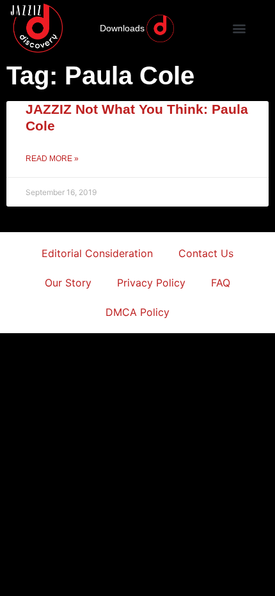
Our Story (68, 282)
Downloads (122, 28)
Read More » (52, 158)
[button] (239, 28)
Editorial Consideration (97, 253)
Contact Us (205, 253)
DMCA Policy (137, 312)
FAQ (220, 282)
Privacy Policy (151, 282)
